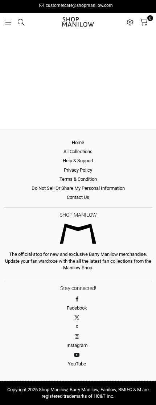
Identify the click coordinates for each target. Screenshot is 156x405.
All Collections (78, 151)
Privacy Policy (78, 170)
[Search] (21, 21)
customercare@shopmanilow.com (79, 5)
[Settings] (130, 21)
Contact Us (78, 197)
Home (78, 142)
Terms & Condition (78, 179)
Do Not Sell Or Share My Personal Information (78, 188)
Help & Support (78, 160)
